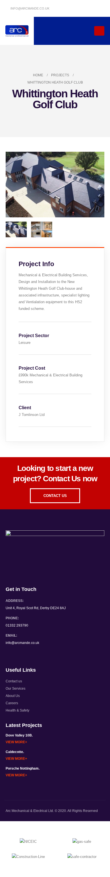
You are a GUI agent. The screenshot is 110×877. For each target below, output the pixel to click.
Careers (12, 703)
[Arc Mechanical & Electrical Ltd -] (17, 30)
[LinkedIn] (100, 8)
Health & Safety (17, 710)
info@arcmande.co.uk (29, 8)
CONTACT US (55, 496)
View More (15, 742)
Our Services (15, 688)
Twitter (10, 654)
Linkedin (21, 654)
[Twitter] (90, 8)
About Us (13, 696)
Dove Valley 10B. (19, 735)
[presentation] (12, 184)
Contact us (14, 681)
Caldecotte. (15, 752)
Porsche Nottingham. (22, 768)
